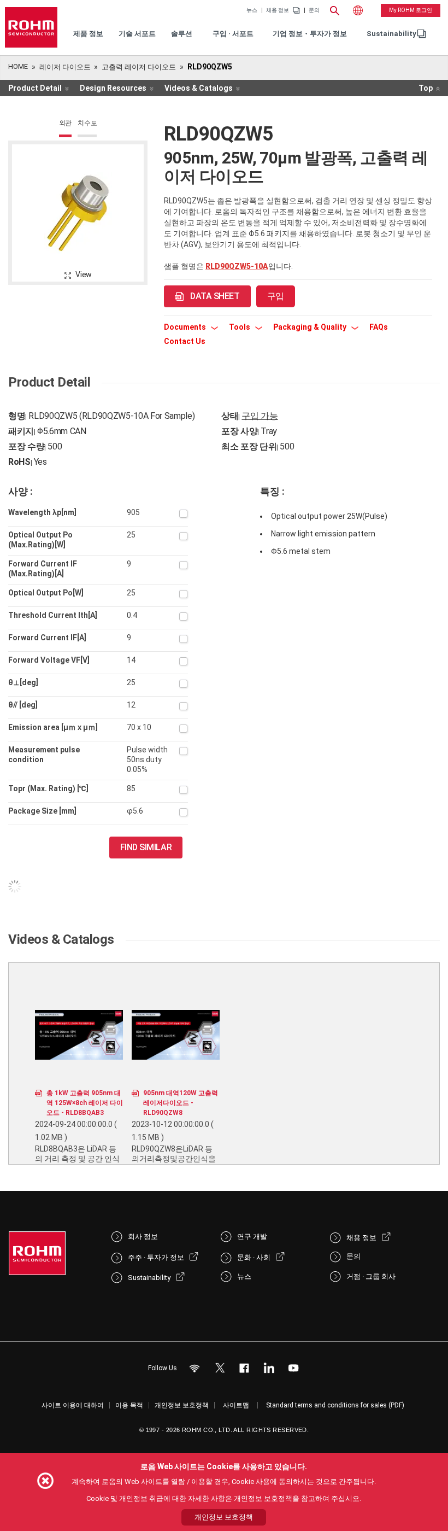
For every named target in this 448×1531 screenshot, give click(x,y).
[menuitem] (391, 34)
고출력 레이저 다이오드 (139, 67)
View (83, 274)
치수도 (87, 123)
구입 (275, 296)
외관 (65, 123)
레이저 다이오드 (65, 67)
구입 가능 (259, 416)
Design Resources (113, 88)
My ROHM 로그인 (410, 10)
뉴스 (251, 10)
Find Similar (146, 847)
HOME (18, 66)
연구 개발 (252, 1236)
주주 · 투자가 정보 (156, 1257)
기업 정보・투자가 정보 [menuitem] (310, 34)
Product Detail (35, 88)
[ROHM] (31, 27)
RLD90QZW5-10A (236, 266)
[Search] (335, 9)
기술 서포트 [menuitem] (137, 34)
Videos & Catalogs (198, 88)
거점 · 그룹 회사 (371, 1276)
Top (425, 88)
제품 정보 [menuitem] (88, 34)
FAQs (378, 327)
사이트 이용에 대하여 (73, 1405)
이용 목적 (129, 1405)
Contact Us (184, 341)
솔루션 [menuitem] (181, 34)
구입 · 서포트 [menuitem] (233, 34)
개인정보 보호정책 (182, 1405)
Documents (186, 327)
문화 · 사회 (253, 1257)
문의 (314, 10)
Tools (240, 327)
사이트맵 (236, 1405)
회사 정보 (143, 1236)
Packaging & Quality (310, 327)
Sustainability (391, 34)
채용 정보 (277, 10)
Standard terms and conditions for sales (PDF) (335, 1405)
